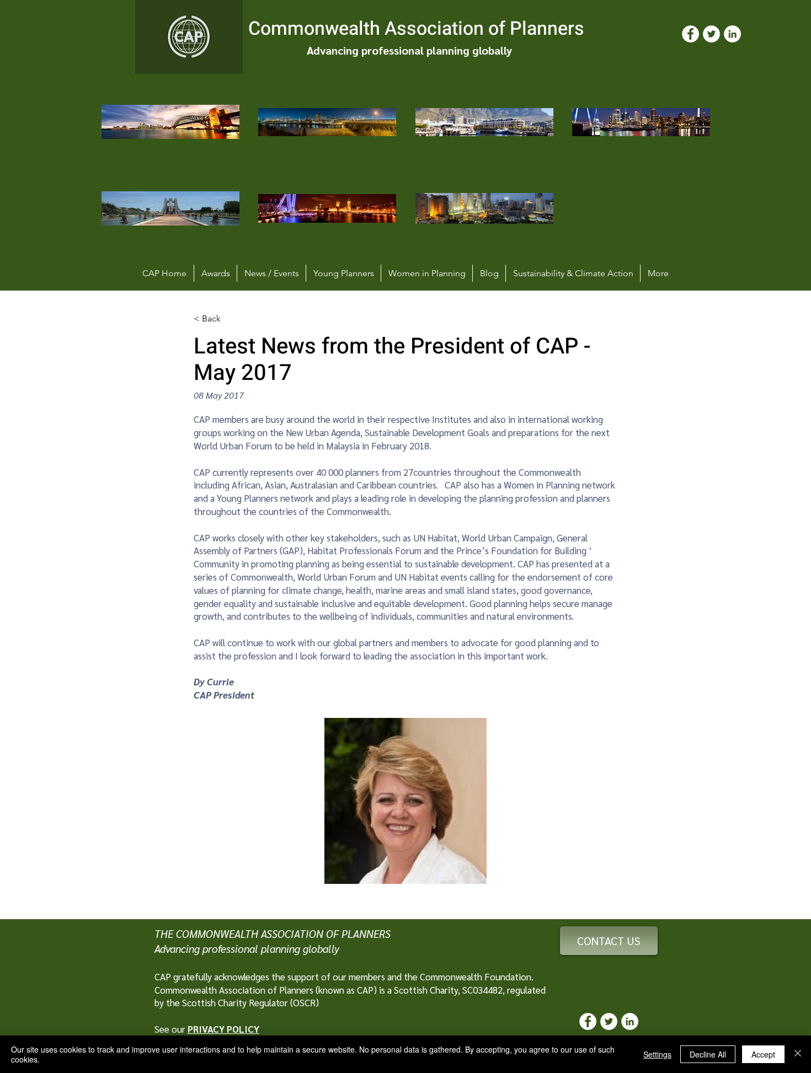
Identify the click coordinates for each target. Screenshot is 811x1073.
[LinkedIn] (732, 33)
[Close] (797, 1054)
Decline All (708, 1054)
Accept (763, 1054)
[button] (405, 801)
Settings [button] (657, 1054)
